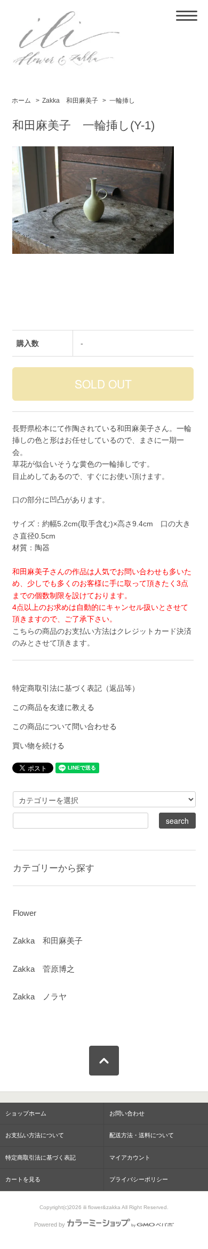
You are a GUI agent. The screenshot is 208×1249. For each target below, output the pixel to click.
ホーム (21, 100)
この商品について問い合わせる (64, 726)
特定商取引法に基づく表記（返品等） (75, 688)
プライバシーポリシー (138, 1179)
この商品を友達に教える (53, 707)
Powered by (49, 1224)
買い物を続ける (38, 745)
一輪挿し (122, 100)
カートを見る (23, 1179)
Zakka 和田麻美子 (70, 100)
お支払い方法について (34, 1135)
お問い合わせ (127, 1113)
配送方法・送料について (141, 1135)
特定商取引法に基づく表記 (40, 1157)
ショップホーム (25, 1113)
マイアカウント (129, 1157)
